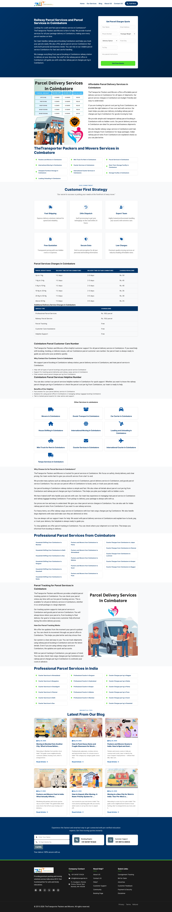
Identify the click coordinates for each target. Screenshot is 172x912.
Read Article (41, 762)
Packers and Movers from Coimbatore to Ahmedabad (84, 551)
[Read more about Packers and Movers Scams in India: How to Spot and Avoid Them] (121, 728)
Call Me (38, 847)
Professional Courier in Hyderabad (85, 681)
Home (82, 3)
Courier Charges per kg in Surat (119, 698)
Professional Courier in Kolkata (84, 692)
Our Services (91, 3)
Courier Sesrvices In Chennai (47, 692)
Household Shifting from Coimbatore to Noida (49, 578)
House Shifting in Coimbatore (51, 430)
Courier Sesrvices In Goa (46, 703)
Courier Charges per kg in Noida (119, 681)
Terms (128, 904)
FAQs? (95, 882)
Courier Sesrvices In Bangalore (48, 681)
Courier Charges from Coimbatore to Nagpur (121, 567)
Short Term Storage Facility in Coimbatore (119, 166)
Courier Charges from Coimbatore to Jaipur (120, 542)
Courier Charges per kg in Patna (119, 686)
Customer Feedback (125, 886)
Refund (135, 904)
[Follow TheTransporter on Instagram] (44, 890)
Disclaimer (121, 893)
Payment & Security (125, 889)
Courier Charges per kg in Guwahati (120, 703)
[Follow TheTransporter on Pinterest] (35, 890)
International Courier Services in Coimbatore (84, 172)
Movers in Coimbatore (51, 416)
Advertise (121, 882)
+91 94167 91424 (88, 842)
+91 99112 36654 (122, 842)
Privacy (121, 904)
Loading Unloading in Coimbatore (49, 178)
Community (97, 889)
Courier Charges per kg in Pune (119, 692)
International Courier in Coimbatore (121, 447)
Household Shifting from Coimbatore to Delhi (50, 550)
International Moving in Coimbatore (50, 165)
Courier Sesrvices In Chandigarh (49, 686)
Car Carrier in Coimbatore (121, 416)
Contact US (118, 3)
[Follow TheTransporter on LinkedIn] (40, 890)
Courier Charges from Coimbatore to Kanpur (120, 561)
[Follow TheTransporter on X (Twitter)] (49, 890)
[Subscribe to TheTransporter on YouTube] (58, 890)
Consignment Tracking (126, 874)
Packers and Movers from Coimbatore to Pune (84, 574)
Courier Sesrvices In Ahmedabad (49, 675)
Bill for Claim (122, 878)
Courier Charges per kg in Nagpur (120, 675)
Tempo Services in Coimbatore (51, 462)
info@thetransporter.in (79, 878)
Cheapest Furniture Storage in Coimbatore (48, 172)
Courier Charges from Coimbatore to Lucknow (118, 555)
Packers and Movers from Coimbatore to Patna (84, 543)
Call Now (132, 3)
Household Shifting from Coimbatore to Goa (50, 556)
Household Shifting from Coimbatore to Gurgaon (49, 562)
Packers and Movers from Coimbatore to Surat (84, 567)
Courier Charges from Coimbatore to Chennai (121, 548)
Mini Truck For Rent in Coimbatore (85, 159)
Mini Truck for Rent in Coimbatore (51, 447)
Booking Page (98, 893)
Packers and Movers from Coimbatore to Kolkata (84, 559)
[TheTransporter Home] (44, 3)
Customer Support (99, 886)
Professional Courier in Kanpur (84, 686)
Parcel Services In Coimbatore (119, 159)
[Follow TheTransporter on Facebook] (53, 890)
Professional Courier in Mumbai (84, 698)
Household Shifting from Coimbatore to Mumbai (49, 543)
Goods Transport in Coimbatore (86, 416)
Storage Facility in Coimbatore (119, 173)
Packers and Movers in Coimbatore (50, 159)
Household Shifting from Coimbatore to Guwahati (49, 570)
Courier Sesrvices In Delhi (46, 698)
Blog (100, 3)
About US (108, 3)
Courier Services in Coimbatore (84, 165)
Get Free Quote (118, 63)
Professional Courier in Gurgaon (84, 675)
